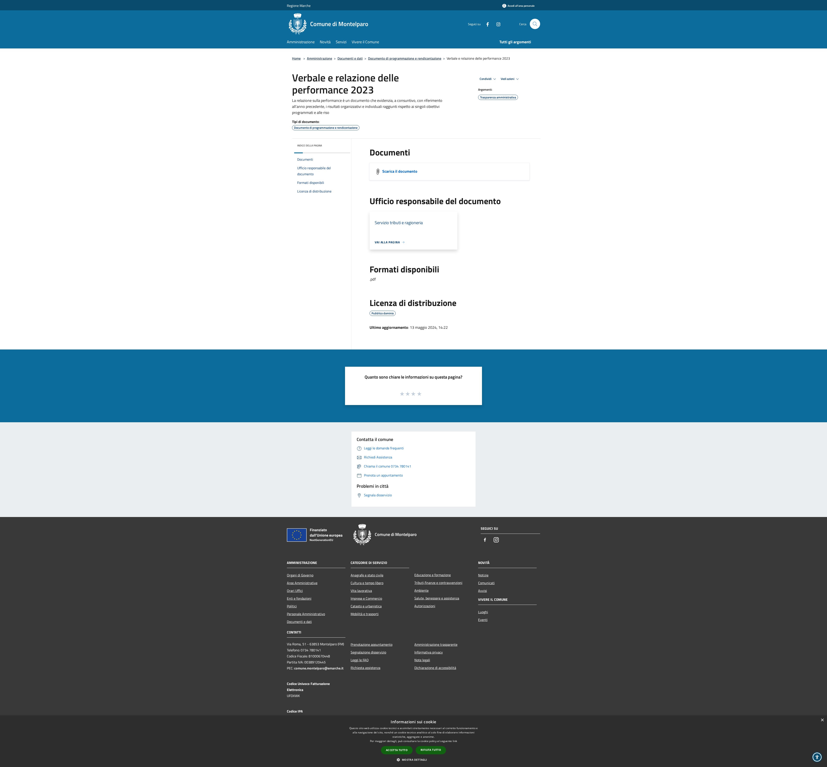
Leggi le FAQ (360, 660)
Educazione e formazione (432, 575)
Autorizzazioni (424, 606)
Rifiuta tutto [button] (431, 750)
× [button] (822, 720)
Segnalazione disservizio (368, 652)
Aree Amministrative (302, 582)
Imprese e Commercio (366, 598)
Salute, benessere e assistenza (436, 598)
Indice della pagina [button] (309, 145)
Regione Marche (299, 5)
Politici (292, 606)
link (455, 741)
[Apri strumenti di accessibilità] (817, 757)
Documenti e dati (350, 58)
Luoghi (483, 612)
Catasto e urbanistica (366, 606)
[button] (413, 760)
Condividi (486, 78)
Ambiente (421, 590)
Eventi (483, 619)
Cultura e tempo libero (367, 582)
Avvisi (482, 590)
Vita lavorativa (361, 590)
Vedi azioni (508, 78)
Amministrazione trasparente (435, 644)
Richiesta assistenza (365, 667)
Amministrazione (319, 58)
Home (296, 58)
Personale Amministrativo (306, 613)
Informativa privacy (428, 652)
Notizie (483, 575)
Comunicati (486, 582)
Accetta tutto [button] (397, 750)
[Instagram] (496, 24)
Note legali (422, 660)
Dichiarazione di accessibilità (435, 667)
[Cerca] (535, 24)
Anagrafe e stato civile (367, 575)
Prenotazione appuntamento (371, 644)
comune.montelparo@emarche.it (319, 668)
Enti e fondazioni (299, 598)
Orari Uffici (295, 590)
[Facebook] (486, 24)
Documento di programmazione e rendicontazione (404, 58)
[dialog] (413, 741)
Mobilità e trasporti (365, 613)
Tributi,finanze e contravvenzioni (438, 582)
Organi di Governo (300, 575)
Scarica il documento (399, 171)
